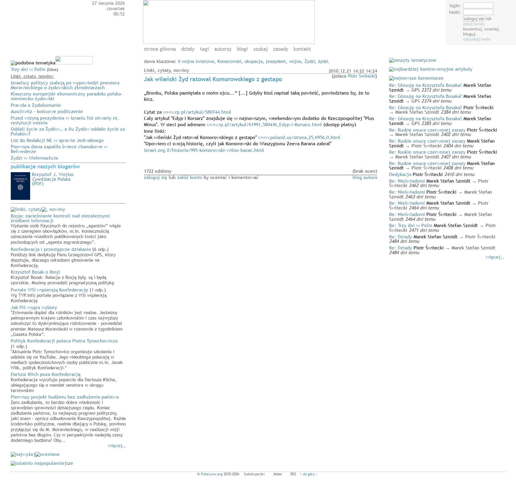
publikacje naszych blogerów (45, 166)
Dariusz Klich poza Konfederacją (64, 382)
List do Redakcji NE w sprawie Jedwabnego (57, 140)
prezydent (276, 61)
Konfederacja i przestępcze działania (63, 257)
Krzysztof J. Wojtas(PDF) (52, 179)
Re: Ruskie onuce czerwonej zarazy (427, 129)
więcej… (117, 445)
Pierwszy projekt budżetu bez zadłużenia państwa (68, 418)
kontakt (302, 49)
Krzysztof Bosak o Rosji (62, 276)
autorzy (222, 49)
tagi (204, 49)
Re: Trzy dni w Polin (410, 225)
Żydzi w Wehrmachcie (34, 158)
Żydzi (310, 61)
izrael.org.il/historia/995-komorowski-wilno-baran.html (204, 150)
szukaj (261, 49)
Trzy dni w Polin (28, 69)
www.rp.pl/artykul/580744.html (197, 112)
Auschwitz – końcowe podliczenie (47, 111)
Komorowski (229, 61)
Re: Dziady (400, 236)
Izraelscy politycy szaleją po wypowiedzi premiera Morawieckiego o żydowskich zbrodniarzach (65, 85)
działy (187, 49)
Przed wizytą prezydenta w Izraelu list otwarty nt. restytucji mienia (65, 120)
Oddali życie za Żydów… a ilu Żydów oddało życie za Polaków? (68, 131)
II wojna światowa (196, 61)
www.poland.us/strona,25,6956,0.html (299, 137)
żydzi (323, 61)
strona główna (160, 49)
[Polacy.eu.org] (230, 42)
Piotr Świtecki (361, 76)
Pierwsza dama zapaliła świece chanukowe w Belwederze (59, 149)
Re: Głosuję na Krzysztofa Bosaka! (425, 85)
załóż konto (474, 24)
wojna (295, 61)
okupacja (254, 61)
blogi (242, 49)
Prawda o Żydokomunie (36, 105)
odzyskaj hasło (477, 39)
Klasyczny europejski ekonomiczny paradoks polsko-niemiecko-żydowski (67, 96)
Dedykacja (400, 174)
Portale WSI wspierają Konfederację (59, 294)
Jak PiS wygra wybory (66, 320)
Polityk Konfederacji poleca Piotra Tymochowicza (67, 353)
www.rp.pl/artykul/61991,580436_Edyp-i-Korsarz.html (264, 124)
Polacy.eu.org (211, 474)
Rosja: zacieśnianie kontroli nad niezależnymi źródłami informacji (66, 228)
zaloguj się (155, 177)
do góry (309, 474)
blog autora (365, 177)
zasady (280, 49)
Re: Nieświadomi (407, 181)
